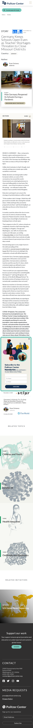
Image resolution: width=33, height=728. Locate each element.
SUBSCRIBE (16, 386)
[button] (16, 367)
